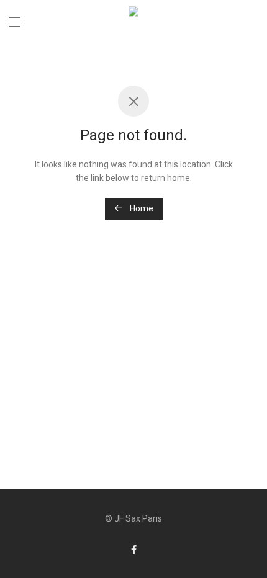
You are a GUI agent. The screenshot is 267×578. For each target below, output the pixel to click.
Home (140, 208)
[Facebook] (134, 549)
